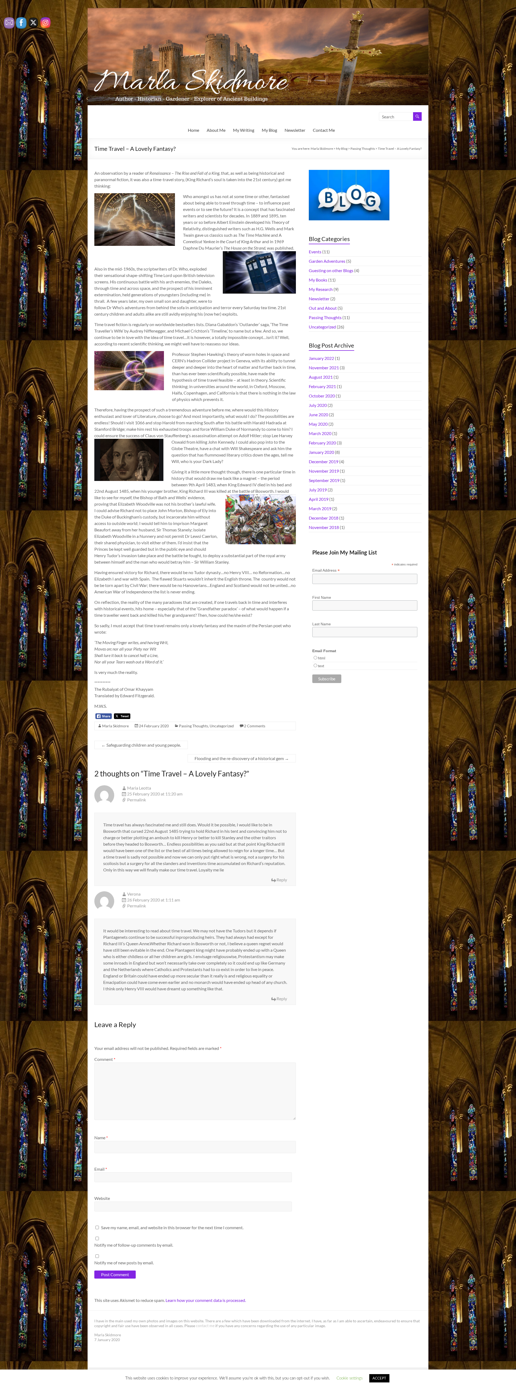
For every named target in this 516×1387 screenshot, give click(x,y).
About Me (216, 130)
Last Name (321, 624)
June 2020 (318, 414)
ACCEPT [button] (379, 1378)
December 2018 (323, 517)
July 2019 (318, 489)
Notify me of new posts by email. (124, 1262)
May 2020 (318, 423)
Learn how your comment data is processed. (206, 1300)
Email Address (326, 570)
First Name (321, 597)
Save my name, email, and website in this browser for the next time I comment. (172, 1227)
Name (101, 1137)
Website (102, 1198)
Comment (104, 1059)
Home (193, 130)
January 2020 (321, 452)
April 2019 (318, 499)
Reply (282, 879)
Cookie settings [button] (349, 1378)
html (321, 658)
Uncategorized (222, 726)
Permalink (136, 799)
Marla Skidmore (115, 726)
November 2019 (324, 470)
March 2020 (320, 433)
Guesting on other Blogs (331, 270)
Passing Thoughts (193, 726)
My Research (321, 289)
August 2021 (321, 376)
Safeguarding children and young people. (141, 744)
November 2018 (324, 527)
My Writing (243, 130)
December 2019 (323, 461)
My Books (318, 279)
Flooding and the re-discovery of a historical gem (242, 758)
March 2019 (320, 508)
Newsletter (295, 130)
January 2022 (321, 358)
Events (315, 251)
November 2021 (324, 367)
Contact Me (324, 130)
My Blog (269, 130)
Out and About (323, 308)
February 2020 (322, 442)
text (321, 666)
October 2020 (322, 395)
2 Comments (254, 726)
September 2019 (324, 480)
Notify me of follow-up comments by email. (133, 1244)
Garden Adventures (327, 261)
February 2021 (322, 386)
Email (100, 1168)
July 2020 (318, 405)
